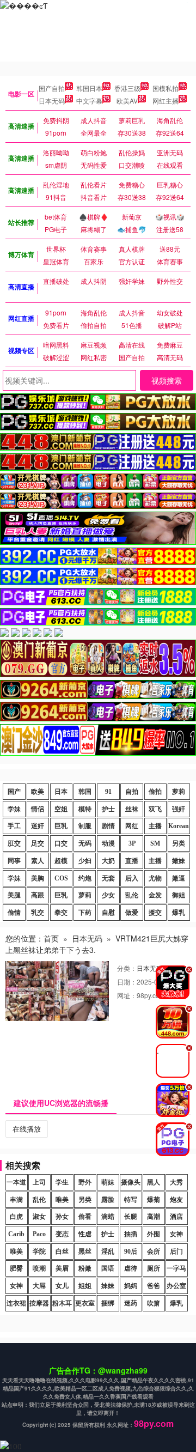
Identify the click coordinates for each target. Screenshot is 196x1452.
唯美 (62, 1200)
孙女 (62, 1216)
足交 (37, 843)
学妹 (14, 809)
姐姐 (84, 1286)
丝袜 (131, 809)
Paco (39, 1234)
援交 (155, 912)
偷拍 (155, 791)
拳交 (61, 912)
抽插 (130, 1234)
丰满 (16, 1200)
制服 (84, 826)
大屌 (39, 1286)
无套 (108, 878)
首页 (51, 938)
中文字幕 (89, 100)
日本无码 (52, 100)
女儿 (62, 1286)
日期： (127, 981)
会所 (153, 1251)
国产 (14, 791)
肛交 (14, 843)
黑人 (153, 1182)
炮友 (176, 1200)
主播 (155, 826)
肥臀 (16, 1268)
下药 (84, 912)
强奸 (178, 809)
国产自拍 (52, 88)
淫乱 (107, 1251)
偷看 (84, 1216)
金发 (155, 895)
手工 (14, 826)
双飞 (155, 809)
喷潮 (39, 1268)
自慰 (108, 912)
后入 (131, 878)
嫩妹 (178, 861)
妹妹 (107, 1286)
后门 (176, 1251)
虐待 (130, 1268)
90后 (130, 1251)
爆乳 (178, 912)
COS (61, 878)
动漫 (108, 843)
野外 (84, 1182)
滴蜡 (107, 1216)
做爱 (131, 912)
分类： (127, 968)
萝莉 (178, 791)
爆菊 (153, 1200)
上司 (39, 1182)
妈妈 (130, 1286)
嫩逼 (178, 878)
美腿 (14, 895)
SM (155, 843)
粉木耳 (62, 1303)
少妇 (84, 861)
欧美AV (127, 100)
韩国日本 (89, 88)
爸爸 (153, 1286)
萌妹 (107, 1182)
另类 (178, 843)
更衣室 (85, 1303)
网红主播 (165, 100)
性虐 (84, 1234)
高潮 (153, 1216)
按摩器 (39, 1303)
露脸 (107, 1200)
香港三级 (127, 88)
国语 (107, 1268)
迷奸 (37, 826)
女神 (176, 1234)
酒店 (176, 1216)
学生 (62, 1182)
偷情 (14, 912)
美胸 (37, 878)
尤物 (155, 878)
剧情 (108, 826)
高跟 (37, 895)
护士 (108, 809)
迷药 (130, 1303)
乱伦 (131, 895)
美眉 (62, 1268)
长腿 (130, 1216)
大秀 (176, 1182)
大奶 (108, 861)
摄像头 (130, 1182)
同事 (14, 861)
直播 (131, 861)
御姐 (178, 895)
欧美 (37, 791)
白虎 (16, 1216)
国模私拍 (165, 88)
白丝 (62, 1251)
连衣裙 (16, 1303)
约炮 (84, 878)
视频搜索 (166, 380)
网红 (131, 826)
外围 (153, 1234)
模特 (84, 809)
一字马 (176, 1268)
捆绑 (107, 1303)
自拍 (131, 791)
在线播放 (27, 1128)
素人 (37, 861)
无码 (84, 843)
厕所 (153, 1268)
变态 (62, 1234)
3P (132, 843)
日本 (61, 791)
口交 (61, 843)
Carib (16, 1234)
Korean (178, 826)
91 (108, 791)
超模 (61, 861)
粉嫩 (84, 1268)
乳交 (37, 912)
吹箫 (153, 1303)
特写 (130, 1200)
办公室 (176, 1286)
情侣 (37, 809)
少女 (108, 895)
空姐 (61, 809)
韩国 (84, 791)
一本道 (16, 1182)
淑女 (39, 1216)
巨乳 (61, 826)
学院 (39, 1251)
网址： (127, 995)
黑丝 (84, 1251)
